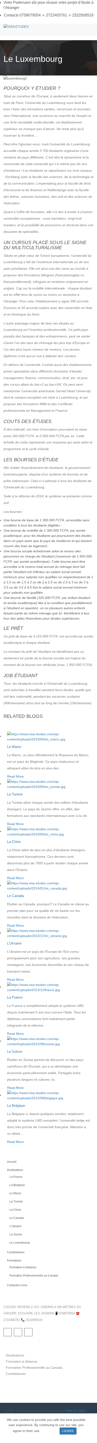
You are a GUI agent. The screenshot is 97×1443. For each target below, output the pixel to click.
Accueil (11, 1161)
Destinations (15, 1170)
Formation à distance (22, 1267)
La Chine (14, 842)
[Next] (5, 729)
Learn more (50, 1431)
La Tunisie (15, 794)
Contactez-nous (17, 1285)
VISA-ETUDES (75, 1411)
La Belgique (16, 1105)
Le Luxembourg (19, 1242)
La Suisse (14, 1051)
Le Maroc (14, 747)
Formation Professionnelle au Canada (33, 1275)
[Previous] (5, 724)
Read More (15, 776)
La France (15, 997)
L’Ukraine (14, 943)
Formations (14, 1260)
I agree (68, 1431)
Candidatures (15, 1252)
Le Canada (15, 896)
